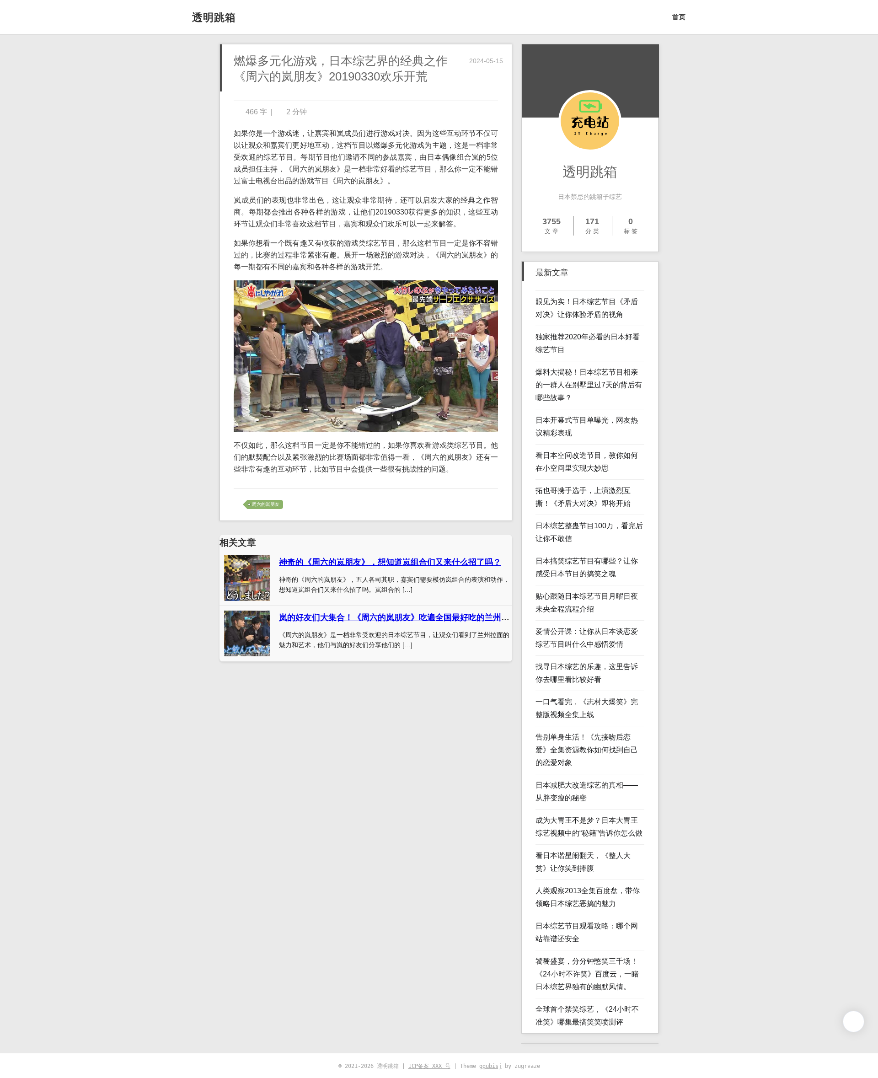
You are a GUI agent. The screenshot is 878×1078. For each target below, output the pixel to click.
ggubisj (490, 1066)
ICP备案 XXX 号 (429, 1066)
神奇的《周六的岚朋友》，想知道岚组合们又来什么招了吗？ (390, 562)
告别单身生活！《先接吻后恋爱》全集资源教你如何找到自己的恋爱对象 (586, 750)
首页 (679, 17)
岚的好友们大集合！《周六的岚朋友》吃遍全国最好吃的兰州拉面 (398, 617)
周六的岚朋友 (265, 504)
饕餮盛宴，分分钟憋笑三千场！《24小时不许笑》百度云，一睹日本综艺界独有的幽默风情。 (587, 974)
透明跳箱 (214, 17)
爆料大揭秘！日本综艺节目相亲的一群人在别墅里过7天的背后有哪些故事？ (588, 385)
